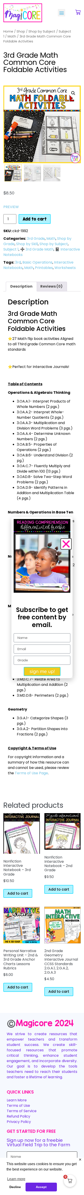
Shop (21, 31)
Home (8, 31)
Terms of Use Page (31, 773)
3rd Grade (36, 238)
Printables (44, 267)
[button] (61, 12)
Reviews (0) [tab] (51, 286)
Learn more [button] (16, 1179)
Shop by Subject (41, 31)
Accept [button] (41, 1187)
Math (12, 36)
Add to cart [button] (17, 893)
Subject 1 (11, 249)
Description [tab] (21, 286)
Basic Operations (37, 262)
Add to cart (35, 218)
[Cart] (78, 12)
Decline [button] (15, 1187)
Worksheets (65, 267)
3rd (18, 262)
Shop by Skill (27, 243)
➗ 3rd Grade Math (37, 249)
